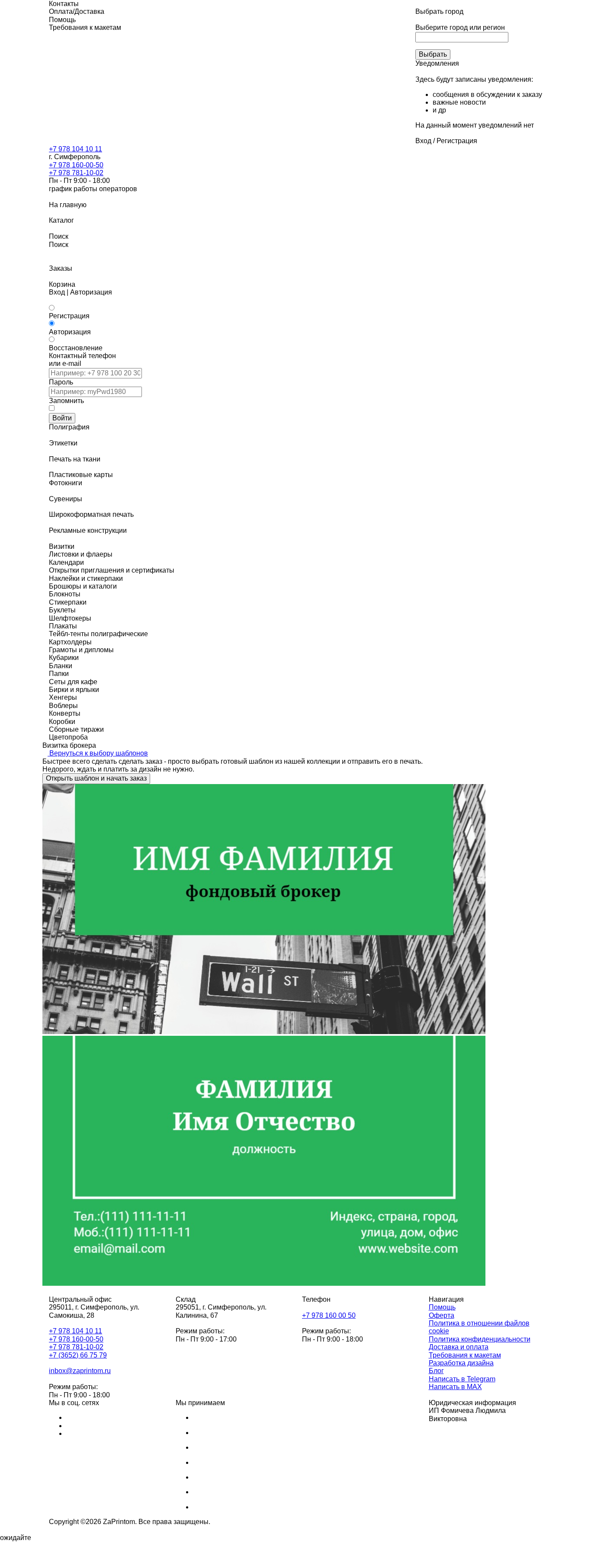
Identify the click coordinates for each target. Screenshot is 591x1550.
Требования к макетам (465, 1355)
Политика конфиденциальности (479, 1339)
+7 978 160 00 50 (329, 1315)
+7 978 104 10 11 (75, 149)
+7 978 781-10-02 (76, 172)
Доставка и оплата (458, 1347)
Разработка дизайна (461, 1363)
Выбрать (433, 54)
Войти (62, 418)
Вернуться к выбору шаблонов (98, 753)
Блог (436, 1370)
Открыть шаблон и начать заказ (96, 778)
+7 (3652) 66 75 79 (78, 1355)
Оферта (441, 1315)
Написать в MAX (455, 1386)
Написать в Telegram (462, 1379)
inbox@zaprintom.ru (80, 1370)
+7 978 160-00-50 (76, 165)
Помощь (442, 1307)
